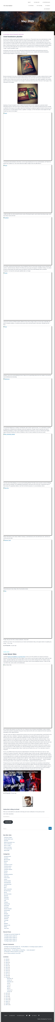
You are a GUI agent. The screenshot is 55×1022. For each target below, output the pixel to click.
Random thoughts (8, 908)
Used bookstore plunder (13, 37)
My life (5, 892)
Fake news (6, 876)
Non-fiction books (14, 34)
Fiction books (6, 34)
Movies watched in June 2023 (17, 951)
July (8, 983)
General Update (7, 880)
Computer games (7, 866)
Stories (5, 912)
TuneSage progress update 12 (10, 939)
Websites (6, 923)
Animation (6, 858)
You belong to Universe (16, 948)
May (8, 986)
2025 (7, 960)
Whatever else (7, 925)
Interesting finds (7, 882)
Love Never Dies (9, 654)
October (8, 980)
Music (5, 887)
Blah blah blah (7, 859)
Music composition (8, 889)
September (9, 981)
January (8, 991)
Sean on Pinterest (8, 843)
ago (13, 645)
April (8, 988)
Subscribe (8, 822)
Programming (7, 903)
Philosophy (6, 897)
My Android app (7, 890)
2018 (7, 972)
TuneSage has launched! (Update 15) (12, 934)
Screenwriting (7, 910)
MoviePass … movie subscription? (28, 950)
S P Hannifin (6, 951)
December (9, 978)
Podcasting (6, 898)
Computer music (7, 867)
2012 (7, 996)
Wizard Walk (6, 850)
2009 (7, 1001)
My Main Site (36, 2)
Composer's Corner (8, 864)
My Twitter (31, 5)
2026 (7, 959)
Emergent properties (8, 874)
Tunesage (6, 920)
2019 (7, 970)
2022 (7, 965)
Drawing (6, 871)
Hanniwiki (6, 840)
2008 (7, 1003)
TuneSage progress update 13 (10, 937)
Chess (5, 862)
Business (6, 861)
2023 (7, 964)
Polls (5, 900)
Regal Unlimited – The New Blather (11, 950)
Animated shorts (7, 856)
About (29, 2)
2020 (7, 968)
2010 (7, 999)
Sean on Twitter (7, 845)
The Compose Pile (8, 848)
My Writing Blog (46, 2)
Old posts (6, 895)
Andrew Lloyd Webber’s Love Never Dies (16, 656)
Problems (6, 902)
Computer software (8, 869)
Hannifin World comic (8, 839)
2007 (7, 1004)
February (9, 989)
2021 (7, 967)
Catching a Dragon (8, 837)
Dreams (5, 872)
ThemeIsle (49, 1019)
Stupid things (7, 915)
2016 (7, 975)
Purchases (21, 34)
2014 (7, 993)
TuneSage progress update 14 (10, 935)
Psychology (6, 905)
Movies (5, 885)
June (8, 985)
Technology (6, 916)
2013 (7, 994)
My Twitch (47, 5)
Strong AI (6, 913)
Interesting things (7, 884)
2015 (7, 977)
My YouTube (39, 5)
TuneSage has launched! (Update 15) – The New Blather (16, 946)
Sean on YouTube (8, 847)
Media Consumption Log (9, 842)
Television (6, 918)
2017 (7, 973)
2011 (7, 998)
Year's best (6, 928)
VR (4, 921)
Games (5, 879)
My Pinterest (39, 1015)
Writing (5, 926)
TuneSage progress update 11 (10, 940)
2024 (7, 962)
